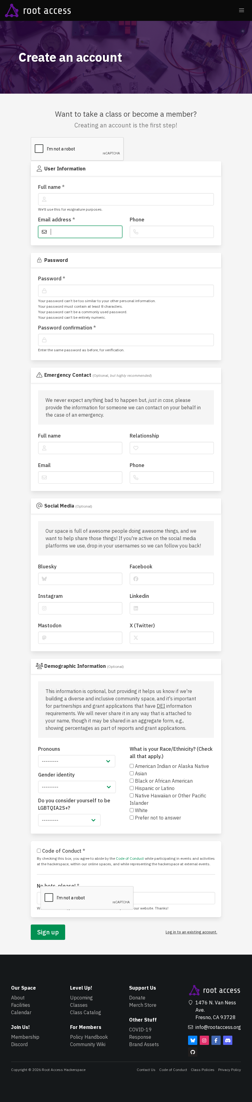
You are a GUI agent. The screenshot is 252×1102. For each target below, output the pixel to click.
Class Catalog (85, 1012)
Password (51, 278)
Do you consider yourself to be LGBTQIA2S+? (74, 804)
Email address (56, 219)
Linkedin (139, 596)
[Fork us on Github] (192, 1052)
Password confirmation (67, 328)
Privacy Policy (229, 1069)
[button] (241, 10)
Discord (19, 1044)
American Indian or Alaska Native (171, 766)
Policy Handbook (89, 1037)
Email (44, 465)
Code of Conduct (63, 851)
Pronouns (49, 749)
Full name (51, 187)
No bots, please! (58, 886)
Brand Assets (144, 1044)
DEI (161, 706)
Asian (140, 773)
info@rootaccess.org (218, 1027)
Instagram (50, 596)
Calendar (21, 1012)
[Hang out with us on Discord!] (227, 1040)
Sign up (48, 932)
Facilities (20, 1005)
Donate (137, 998)
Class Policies (203, 1069)
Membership (25, 1037)
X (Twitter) (142, 625)
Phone (137, 219)
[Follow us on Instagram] (204, 1040)
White (141, 810)
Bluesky (47, 566)
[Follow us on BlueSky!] (192, 1040)
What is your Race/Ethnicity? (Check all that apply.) (171, 752)
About (18, 998)
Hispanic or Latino (154, 788)
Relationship (144, 436)
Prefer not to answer (157, 818)
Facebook (141, 566)
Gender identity (56, 775)
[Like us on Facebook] (216, 1040)
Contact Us (146, 1069)
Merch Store (142, 1005)
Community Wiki (87, 1044)
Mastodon (49, 625)
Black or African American (163, 781)
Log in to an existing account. (191, 932)
